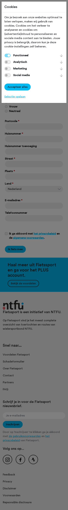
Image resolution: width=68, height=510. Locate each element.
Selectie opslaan (14, 96)
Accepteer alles (17, 87)
